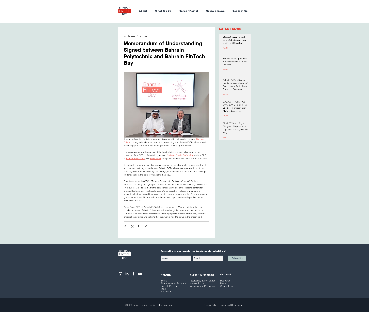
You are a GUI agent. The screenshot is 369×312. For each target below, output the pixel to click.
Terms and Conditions (231, 305)
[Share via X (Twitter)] (132, 226)
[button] (145, 11)
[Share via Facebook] (125, 226)
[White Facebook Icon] (133, 274)
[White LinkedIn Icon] (127, 274)
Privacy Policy (211, 305)
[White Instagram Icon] (120, 274)
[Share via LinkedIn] (139, 226)
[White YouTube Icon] (140, 274)
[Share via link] (146, 226)
